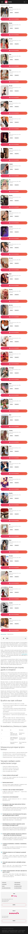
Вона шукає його (17, 12)
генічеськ (3, 886)
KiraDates (10, 2)
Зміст (7, 638)
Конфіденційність (5, 930)
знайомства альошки (17, 884)
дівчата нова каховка (17, 882)
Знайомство (11, 12)
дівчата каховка (4, 884)
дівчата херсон (4, 882)
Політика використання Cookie (13, 930)
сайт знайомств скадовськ (18, 886)
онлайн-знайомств (24, 654)
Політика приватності (21, 930)
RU (24, 1)
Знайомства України (3, 634)
